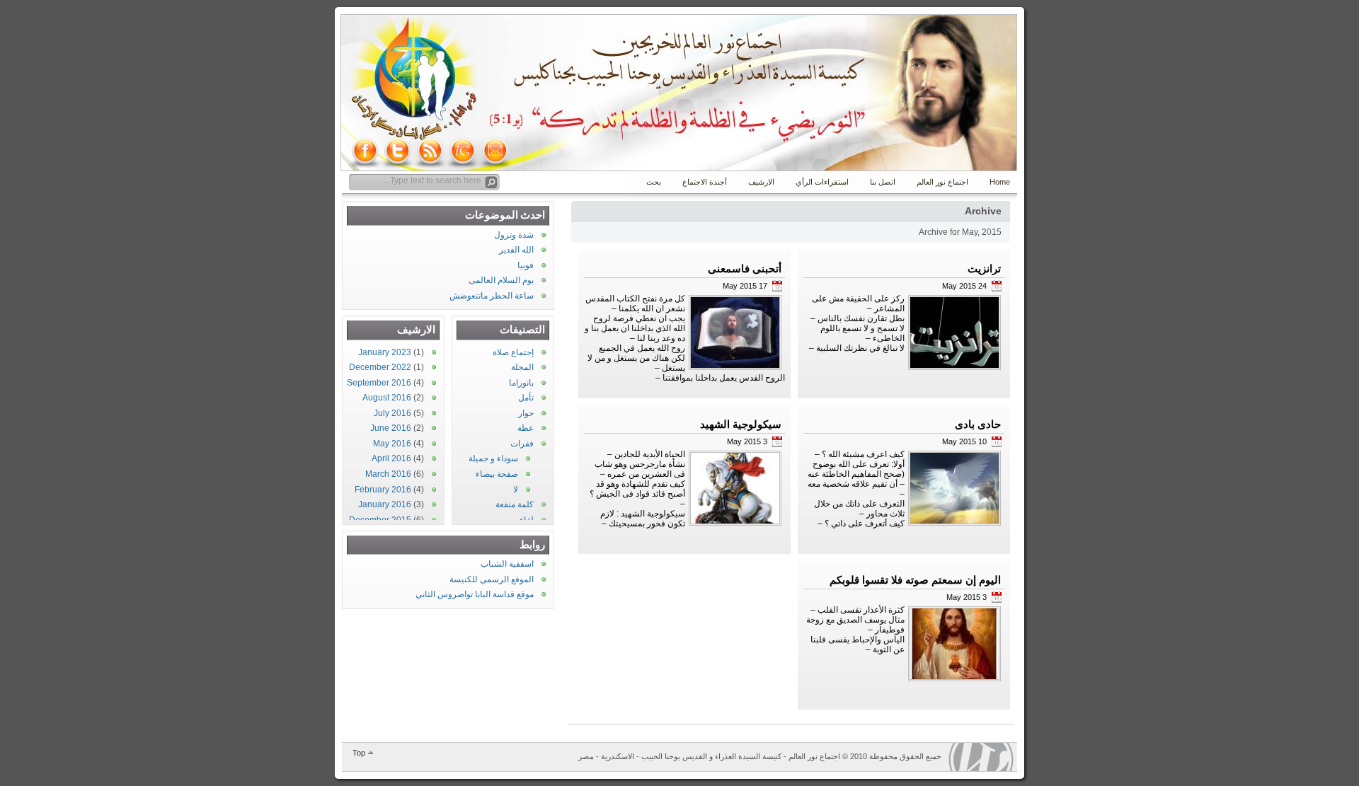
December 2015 (380, 520)
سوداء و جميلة (493, 458)
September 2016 (379, 383)
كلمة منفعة (514, 504)
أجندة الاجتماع (704, 182)
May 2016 (392, 444)
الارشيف (761, 182)
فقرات (522, 444)
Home (1000, 182)
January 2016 (384, 504)
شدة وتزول (514, 235)
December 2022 (380, 367)
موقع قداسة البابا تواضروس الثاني (474, 594)
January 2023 (384, 352)
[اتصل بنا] (495, 151)
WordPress (981, 757)
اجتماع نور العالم (942, 182)
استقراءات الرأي (822, 182)
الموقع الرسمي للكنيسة (491, 579)
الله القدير (516, 250)
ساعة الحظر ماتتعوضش (491, 296)
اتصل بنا (882, 182)
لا (515, 490)
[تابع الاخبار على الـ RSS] (430, 151)
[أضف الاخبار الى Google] (463, 151)
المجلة (522, 367)
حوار (526, 413)
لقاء (527, 520)
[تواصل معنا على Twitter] (398, 151)
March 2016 (388, 474)
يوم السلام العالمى (501, 280)
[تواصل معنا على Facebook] (365, 151)
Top (358, 753)
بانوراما (521, 383)
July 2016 (392, 413)
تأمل (526, 398)
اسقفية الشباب (507, 564)
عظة (525, 428)
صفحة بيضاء (497, 474)
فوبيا (525, 265)
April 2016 (391, 458)
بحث (653, 182)
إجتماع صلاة (513, 352)
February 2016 (383, 490)
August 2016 (386, 398)
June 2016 (390, 428)
